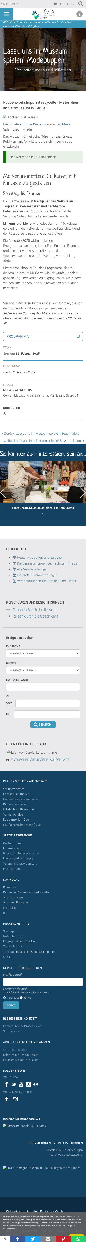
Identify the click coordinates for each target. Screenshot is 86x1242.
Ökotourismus (12, 843)
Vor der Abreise (13, 814)
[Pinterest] (63, 1239)
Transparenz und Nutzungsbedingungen (29, 952)
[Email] (48, 1239)
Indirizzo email (12, 974)
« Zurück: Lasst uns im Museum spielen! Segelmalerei (41, 434)
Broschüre (9, 887)
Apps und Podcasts (15, 902)
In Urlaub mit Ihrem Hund (19, 809)
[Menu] (6, 14)
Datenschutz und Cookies (20, 941)
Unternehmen (12, 848)
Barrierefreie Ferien (15, 804)
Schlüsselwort (17, 679)
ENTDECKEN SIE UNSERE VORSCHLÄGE (40, 760)
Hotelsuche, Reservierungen (65, 1150)
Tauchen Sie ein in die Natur (35, 610)
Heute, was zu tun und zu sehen (39, 558)
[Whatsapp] (78, 1239)
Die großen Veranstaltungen (37, 575)
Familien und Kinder (16, 794)
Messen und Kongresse (18, 858)
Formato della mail (27, 990)
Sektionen (11, 3)
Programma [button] (17, 336)
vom (9, 703)
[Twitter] (32, 1239)
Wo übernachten (14, 789)
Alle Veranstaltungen (31, 569)
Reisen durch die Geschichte (35, 616)
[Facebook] (17, 1239)
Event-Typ (13, 646)
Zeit (9, 696)
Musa (66, 124)
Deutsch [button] (65, 4)
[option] (43, 490)
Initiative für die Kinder (26, 124)
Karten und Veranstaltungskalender (26, 892)
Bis (8, 714)
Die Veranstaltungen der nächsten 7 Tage (46, 563)
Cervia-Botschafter (15, 1050)
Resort (11, 663)
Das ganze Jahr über (16, 819)
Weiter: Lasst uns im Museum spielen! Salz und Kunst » (44, 441)
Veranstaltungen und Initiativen (43, 69)
